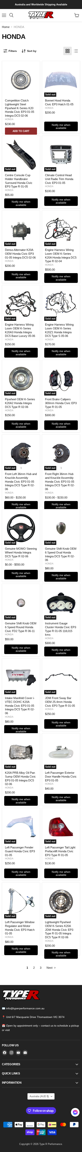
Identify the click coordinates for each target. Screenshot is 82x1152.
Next (50, 967)
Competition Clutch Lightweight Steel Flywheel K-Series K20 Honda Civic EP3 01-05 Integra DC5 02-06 (19, 108)
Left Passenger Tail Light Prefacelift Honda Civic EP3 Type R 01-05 (60, 851)
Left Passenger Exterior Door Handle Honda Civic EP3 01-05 (61, 776)
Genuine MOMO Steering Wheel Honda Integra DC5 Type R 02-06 (21, 552)
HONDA (9, 119)
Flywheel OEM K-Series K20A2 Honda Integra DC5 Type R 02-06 (20, 403)
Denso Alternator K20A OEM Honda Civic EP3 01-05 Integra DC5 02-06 (20, 253)
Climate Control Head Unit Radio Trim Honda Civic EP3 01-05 (59, 179)
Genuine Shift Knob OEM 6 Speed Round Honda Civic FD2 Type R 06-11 (20, 627)
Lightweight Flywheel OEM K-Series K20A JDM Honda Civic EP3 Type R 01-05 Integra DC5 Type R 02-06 (59, 929)
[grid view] (67, 51)
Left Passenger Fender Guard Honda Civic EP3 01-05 (20, 851)
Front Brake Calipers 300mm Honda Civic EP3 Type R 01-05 (61, 403)
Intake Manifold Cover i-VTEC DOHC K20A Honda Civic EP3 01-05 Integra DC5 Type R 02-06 (20, 705)
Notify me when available (61, 126)
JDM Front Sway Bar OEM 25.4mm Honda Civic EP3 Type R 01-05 (60, 701)
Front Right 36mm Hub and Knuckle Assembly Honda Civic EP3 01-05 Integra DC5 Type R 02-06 (60, 481)
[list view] (76, 51)
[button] (75, 1113)
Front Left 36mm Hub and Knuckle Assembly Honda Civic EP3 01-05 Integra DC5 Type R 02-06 (21, 481)
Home (6, 27)
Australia (39, 1096)
